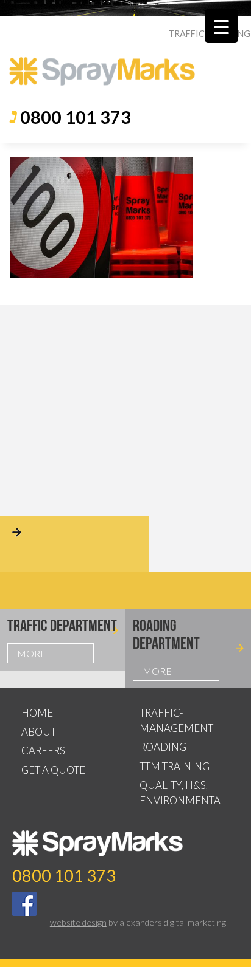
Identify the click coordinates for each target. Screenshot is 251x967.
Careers (43, 750)
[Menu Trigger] (221, 26)
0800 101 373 (75, 117)
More (31, 653)
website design (78, 922)
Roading (163, 746)
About (38, 731)
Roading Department (166, 634)
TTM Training (175, 766)
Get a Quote (53, 770)
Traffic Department (62, 625)
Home (37, 712)
